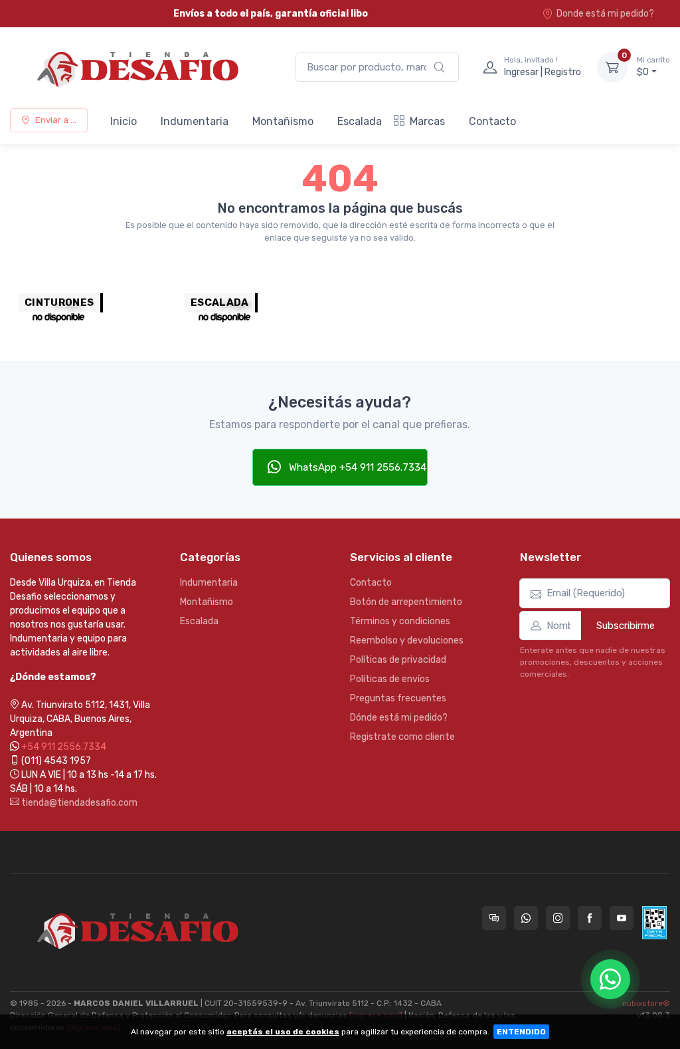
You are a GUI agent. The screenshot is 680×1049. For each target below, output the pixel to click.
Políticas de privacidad (398, 659)
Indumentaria (194, 121)
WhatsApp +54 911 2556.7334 (356, 467)
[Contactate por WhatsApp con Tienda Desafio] (526, 918)
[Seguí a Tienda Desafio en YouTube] (622, 918)
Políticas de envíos (390, 679)
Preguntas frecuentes (398, 698)
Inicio (123, 121)
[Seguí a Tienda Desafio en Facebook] (590, 918)
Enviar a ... (55, 120)
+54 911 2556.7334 (63, 747)
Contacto (492, 121)
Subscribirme (625, 626)
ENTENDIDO (521, 1031)
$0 (653, 67)
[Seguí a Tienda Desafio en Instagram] (558, 918)
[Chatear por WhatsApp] (610, 979)
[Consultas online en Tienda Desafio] (494, 918)
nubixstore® (646, 1003)
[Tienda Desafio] (139, 67)
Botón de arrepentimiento (406, 602)
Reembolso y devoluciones (407, 640)
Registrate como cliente (402, 737)
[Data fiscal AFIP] (654, 922)
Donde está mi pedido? (605, 13)
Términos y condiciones (400, 621)
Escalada (359, 121)
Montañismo (282, 121)
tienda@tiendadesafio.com (78, 802)
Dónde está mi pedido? (399, 717)
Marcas (427, 121)
